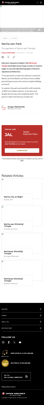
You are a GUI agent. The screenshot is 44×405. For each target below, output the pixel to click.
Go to (13, 376)
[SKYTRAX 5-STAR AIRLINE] (16, 366)
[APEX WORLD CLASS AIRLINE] (17, 356)
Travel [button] (4, 315)
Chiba (5, 38)
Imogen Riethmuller (8, 53)
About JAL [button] (5, 322)
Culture (13, 38)
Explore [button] (4, 309)
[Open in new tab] (3, 342)
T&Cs (21, 160)
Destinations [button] (7, 328)
